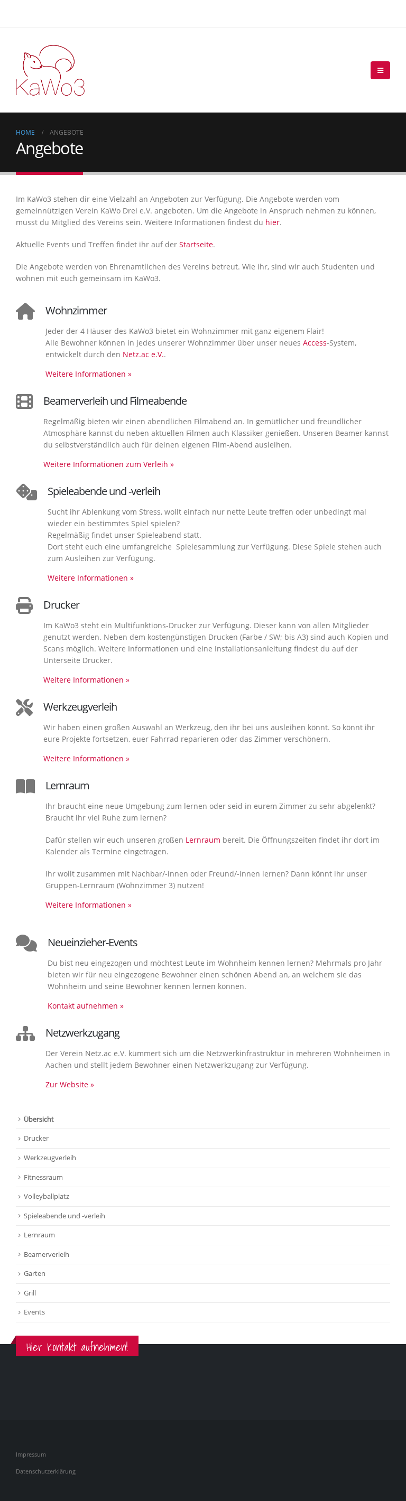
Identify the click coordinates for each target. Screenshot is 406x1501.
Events (34, 1312)
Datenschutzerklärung (46, 1471)
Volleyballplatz (46, 1196)
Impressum (31, 1454)
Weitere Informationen (88, 374)
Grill (30, 1293)
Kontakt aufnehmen (86, 1006)
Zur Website (69, 1084)
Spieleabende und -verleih (64, 1215)
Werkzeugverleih (50, 1157)
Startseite (196, 244)
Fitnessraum (43, 1177)
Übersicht (39, 1119)
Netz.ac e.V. (143, 354)
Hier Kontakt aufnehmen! (77, 1347)
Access (315, 343)
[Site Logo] (50, 70)
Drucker (36, 1138)
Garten (34, 1273)
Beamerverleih (46, 1254)
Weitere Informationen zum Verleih (108, 464)
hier (272, 222)
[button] (380, 70)
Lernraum (203, 840)
